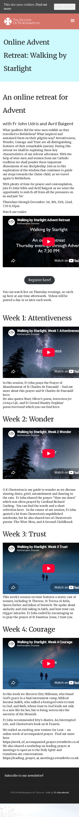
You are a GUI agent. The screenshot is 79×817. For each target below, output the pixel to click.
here (56, 407)
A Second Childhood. (57, 522)
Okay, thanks (65, 6)
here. (6, 395)
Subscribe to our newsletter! (24, 775)
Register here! (39, 280)
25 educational (61, 792)
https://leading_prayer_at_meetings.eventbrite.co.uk (41, 758)
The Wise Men (24, 522)
